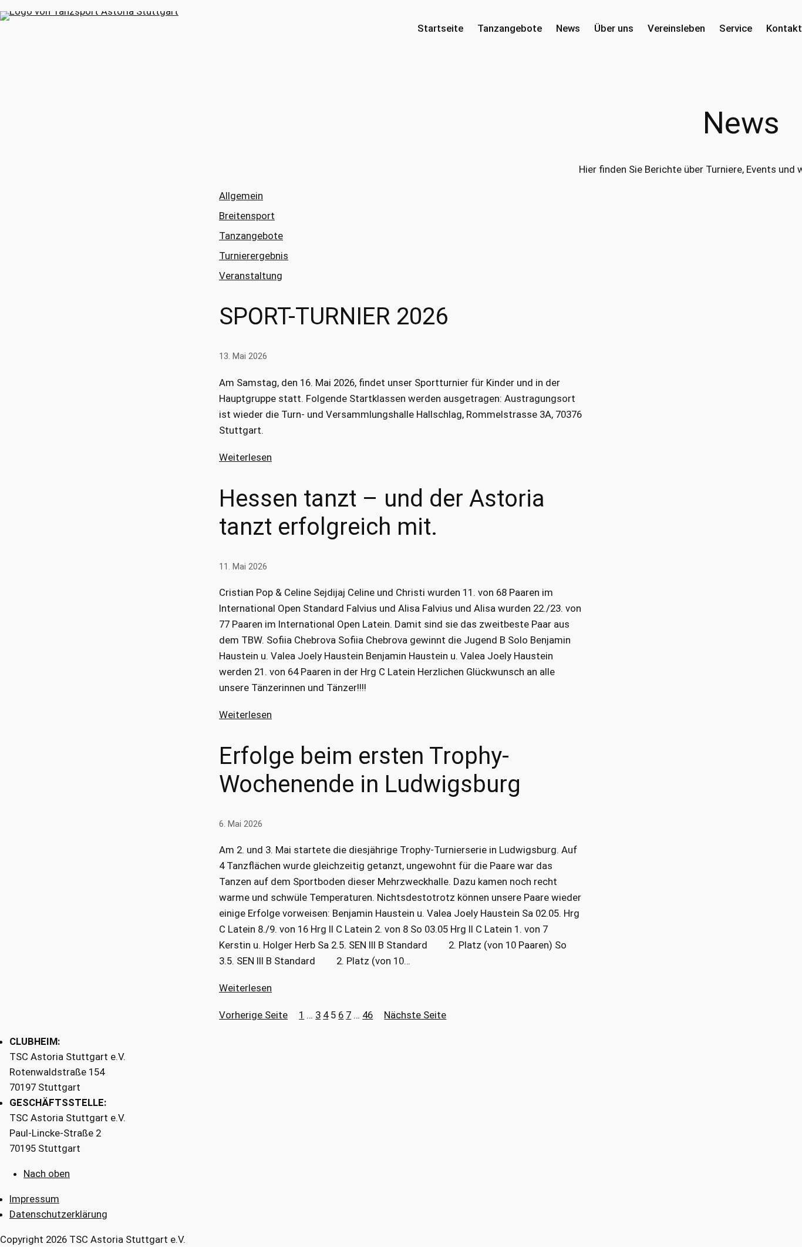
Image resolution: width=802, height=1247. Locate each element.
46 (367, 1015)
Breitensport (247, 216)
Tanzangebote (251, 236)
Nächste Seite (415, 1015)
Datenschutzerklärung (58, 1214)
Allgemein (241, 196)
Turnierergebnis (253, 256)
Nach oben (46, 1173)
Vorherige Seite (253, 1015)
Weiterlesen (245, 457)
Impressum (34, 1199)
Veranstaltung (250, 275)
